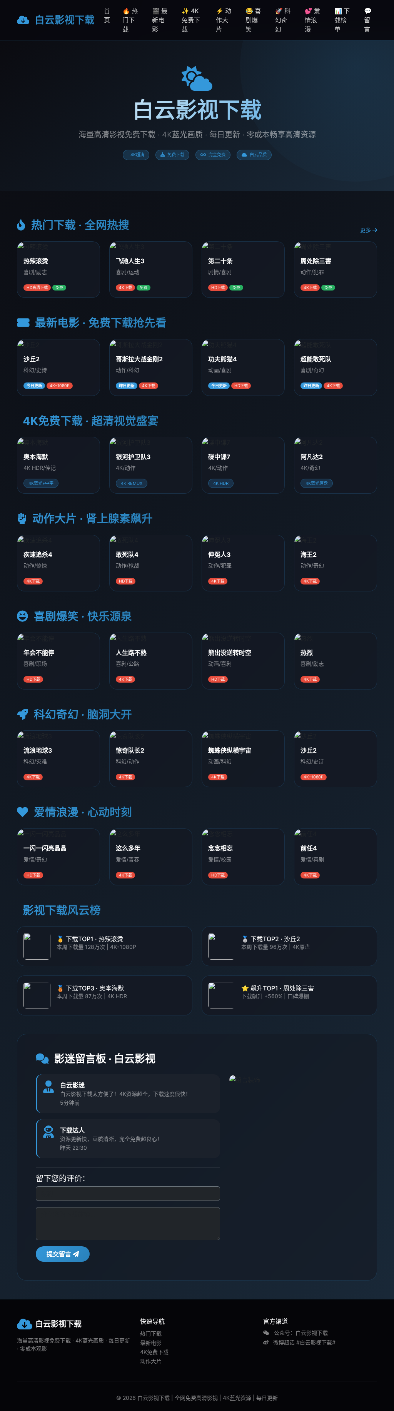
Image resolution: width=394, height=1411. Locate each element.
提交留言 (60, 1254)
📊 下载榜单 (342, 20)
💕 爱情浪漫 (312, 20)
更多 (366, 230)
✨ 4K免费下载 (191, 20)
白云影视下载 (63, 20)
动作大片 (151, 1361)
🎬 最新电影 (159, 20)
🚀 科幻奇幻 (282, 20)
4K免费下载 (154, 1352)
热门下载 (151, 1333)
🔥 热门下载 (130, 20)
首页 (107, 15)
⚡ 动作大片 (223, 20)
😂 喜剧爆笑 (253, 20)
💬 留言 (368, 20)
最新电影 (151, 1342)
